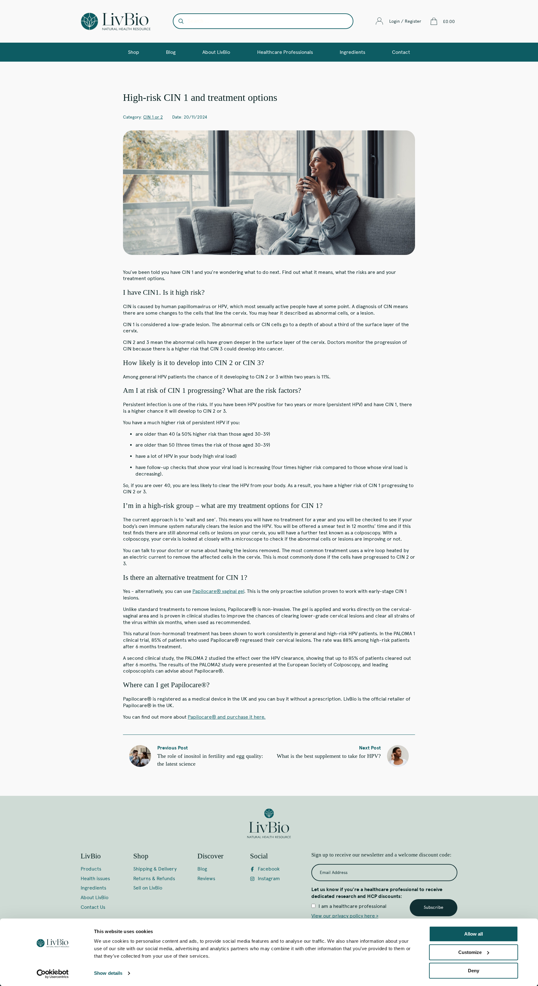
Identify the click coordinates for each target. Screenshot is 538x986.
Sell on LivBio (147, 888)
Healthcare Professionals (285, 52)
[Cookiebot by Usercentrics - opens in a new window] (53, 974)
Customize (470, 952)
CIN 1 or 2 (153, 117)
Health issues (95, 878)
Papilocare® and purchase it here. (227, 717)
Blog (171, 52)
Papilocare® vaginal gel (218, 591)
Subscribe (433, 907)
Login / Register (405, 21)
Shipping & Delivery (155, 869)
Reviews (206, 878)
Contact (401, 52)
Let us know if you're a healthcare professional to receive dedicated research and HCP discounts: (376, 892)
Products (91, 869)
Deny (473, 970)
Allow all (473, 934)
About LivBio (216, 52)
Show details (108, 973)
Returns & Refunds (154, 878)
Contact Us (93, 907)
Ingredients (352, 52)
